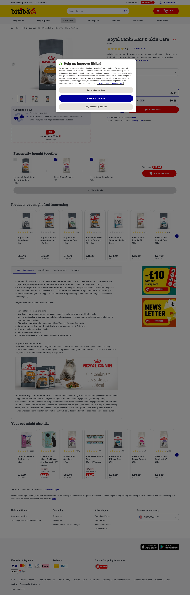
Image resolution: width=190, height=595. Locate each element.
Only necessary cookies (96, 107)
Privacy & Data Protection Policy (110, 83)
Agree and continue (96, 98)
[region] (96, 85)
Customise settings (96, 90)
